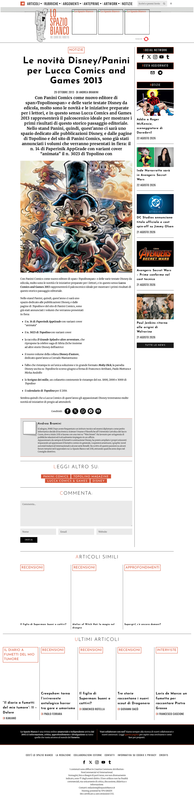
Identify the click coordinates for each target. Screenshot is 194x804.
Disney (99, 481)
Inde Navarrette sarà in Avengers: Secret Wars (153, 175)
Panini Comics (55, 476)
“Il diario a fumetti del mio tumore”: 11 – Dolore (20, 707)
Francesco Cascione (171, 714)
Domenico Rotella (93, 709)
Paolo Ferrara (53, 714)
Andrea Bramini (89, 92)
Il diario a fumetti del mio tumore (19, 655)
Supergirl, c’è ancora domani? (142, 624)
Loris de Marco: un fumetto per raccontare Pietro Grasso (171, 701)
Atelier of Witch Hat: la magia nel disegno (93, 626)
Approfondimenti (142, 567)
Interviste (167, 650)
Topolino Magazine (91, 476)
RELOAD (142, 39)
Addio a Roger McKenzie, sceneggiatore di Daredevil (150, 126)
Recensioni (32, 567)
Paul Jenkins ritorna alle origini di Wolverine (152, 327)
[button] (164, 3)
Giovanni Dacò (129, 709)
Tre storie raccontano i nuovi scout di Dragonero (134, 698)
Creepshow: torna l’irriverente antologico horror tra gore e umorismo (58, 701)
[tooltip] (68, 411)
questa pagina (132, 734)
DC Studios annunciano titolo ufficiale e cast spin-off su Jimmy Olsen (155, 222)
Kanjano (11, 718)
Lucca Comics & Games (67, 481)
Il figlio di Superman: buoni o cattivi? (43, 624)
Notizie (76, 50)
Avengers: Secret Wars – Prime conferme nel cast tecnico (154, 275)
